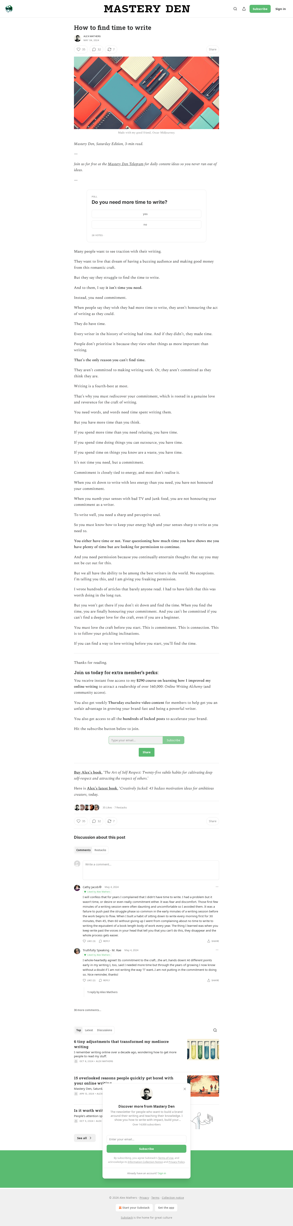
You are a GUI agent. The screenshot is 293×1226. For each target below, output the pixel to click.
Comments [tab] (83, 850)
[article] (146, 1053)
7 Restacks (120, 807)
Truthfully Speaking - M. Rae (102, 950)
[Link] (68, 672)
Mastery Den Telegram (126, 164)
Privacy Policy (177, 1162)
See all (82, 1138)
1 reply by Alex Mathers (102, 992)
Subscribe (260, 9)
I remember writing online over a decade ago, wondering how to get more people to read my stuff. (125, 1054)
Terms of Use (165, 1158)
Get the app (166, 1207)
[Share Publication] (244, 9)
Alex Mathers (92, 36)
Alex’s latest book (102, 788)
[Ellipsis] (217, 887)
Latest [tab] (89, 1030)
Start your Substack (136, 1207)
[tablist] (91, 850)
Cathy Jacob (91, 887)
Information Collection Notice (145, 1162)
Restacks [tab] (100, 850)
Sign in (280, 9)
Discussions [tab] (104, 1030)
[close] (185, 1089)
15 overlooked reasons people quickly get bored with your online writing (123, 1080)
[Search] (235, 9)
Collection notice (173, 1198)
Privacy (144, 1198)
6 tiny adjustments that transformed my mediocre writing (121, 1044)
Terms (155, 1198)
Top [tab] (78, 1030)
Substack (127, 1217)
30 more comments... (87, 1010)
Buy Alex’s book (87, 772)
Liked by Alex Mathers (98, 891)
